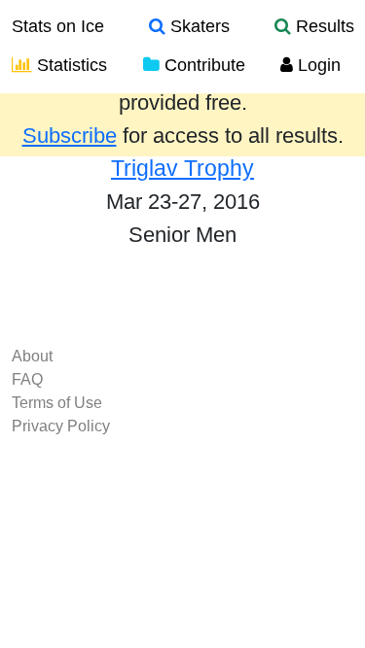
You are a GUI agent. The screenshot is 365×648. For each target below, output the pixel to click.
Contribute (202, 65)
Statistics (69, 65)
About (32, 356)
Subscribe (69, 136)
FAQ (27, 379)
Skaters (197, 26)
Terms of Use (57, 402)
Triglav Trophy (182, 168)
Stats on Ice (58, 26)
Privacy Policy (61, 426)
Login (317, 65)
